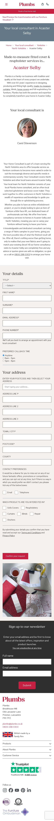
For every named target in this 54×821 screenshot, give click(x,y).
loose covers (23, 89)
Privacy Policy (9, 535)
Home (9, 45)
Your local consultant (24, 45)
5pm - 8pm (10, 361)
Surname (8, 305)
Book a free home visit (27, 11)
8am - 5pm (10, 358)
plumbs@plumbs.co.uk (12, 723)
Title (6, 280)
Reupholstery (32, 507)
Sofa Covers (12, 507)
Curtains (11, 514)
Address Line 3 (10, 419)
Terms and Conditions (31, 532)
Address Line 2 (10, 406)
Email (9, 492)
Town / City (9, 431)
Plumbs (27, 4)
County (7, 456)
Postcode (9, 444)
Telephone (24, 492)
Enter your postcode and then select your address (26, 380)
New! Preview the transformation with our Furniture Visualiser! (25, 18)
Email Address (11, 317)
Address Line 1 (10, 394)
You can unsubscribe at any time (27, 648)
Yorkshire (41, 45)
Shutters (11, 520)
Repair (37, 514)
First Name (9, 292)
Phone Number (11, 330)
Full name (8, 655)
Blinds (24, 514)
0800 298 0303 (22, 254)
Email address (10, 667)
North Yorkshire (19, 48)
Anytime (8, 355)
